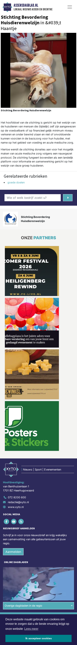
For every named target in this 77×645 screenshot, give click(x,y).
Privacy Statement (14, 578)
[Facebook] (6, 469)
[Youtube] (14, 469)
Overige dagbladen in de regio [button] (23, 554)
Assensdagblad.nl (26, 5)
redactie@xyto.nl (18, 450)
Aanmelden (13, 500)
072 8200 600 (17, 445)
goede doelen (16, 182)
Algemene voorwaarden (17, 565)
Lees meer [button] (31, 628)
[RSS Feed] (21, 469)
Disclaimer (10, 572)
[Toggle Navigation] (70, 7)
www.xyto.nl (16, 455)
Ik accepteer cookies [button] (38, 638)
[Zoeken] (68, 197)
